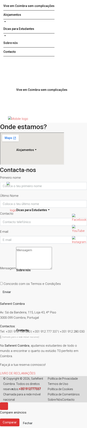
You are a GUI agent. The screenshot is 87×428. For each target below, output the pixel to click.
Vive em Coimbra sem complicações (28, 6)
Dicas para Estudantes (18, 28)
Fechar (28, 423)
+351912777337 (29, 388)
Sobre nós (10, 43)
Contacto (9, 51)
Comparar (10, 422)
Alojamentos (12, 14)
